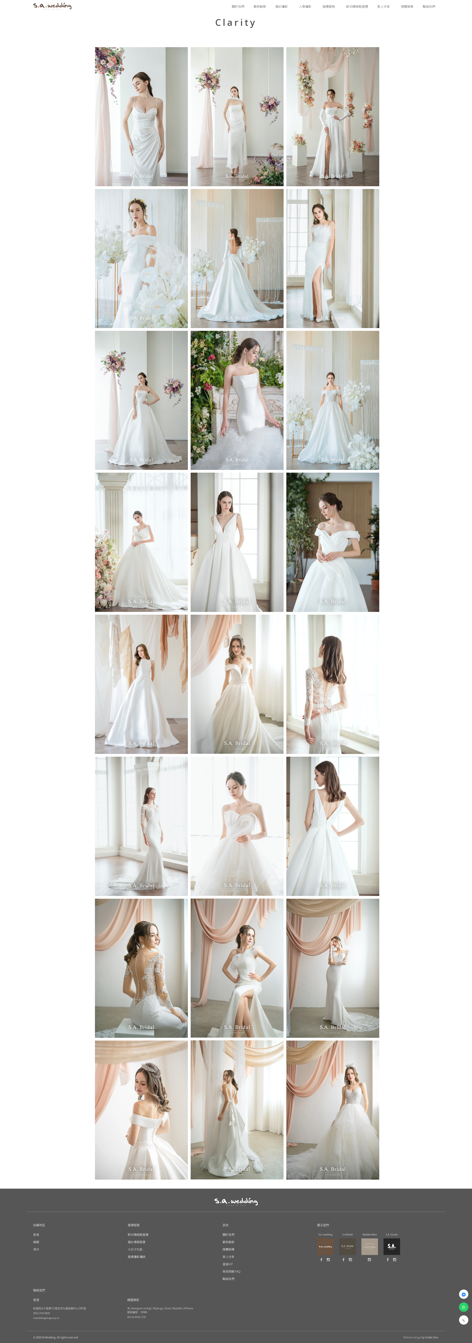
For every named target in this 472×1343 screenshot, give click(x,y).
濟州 (36, 1249)
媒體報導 (228, 1249)
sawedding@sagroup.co (46, 1318)
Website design (412, 1337)
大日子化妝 (135, 1249)
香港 (36, 1234)
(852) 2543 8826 (41, 1313)
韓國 (36, 1242)
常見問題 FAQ (231, 1271)
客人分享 (228, 1256)
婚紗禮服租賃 (136, 1242)
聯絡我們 (228, 1279)
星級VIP (228, 1264)
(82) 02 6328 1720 (136, 1317)
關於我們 (228, 1234)
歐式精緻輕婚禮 (138, 1234)
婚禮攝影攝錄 (136, 1256)
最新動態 (228, 1242)
